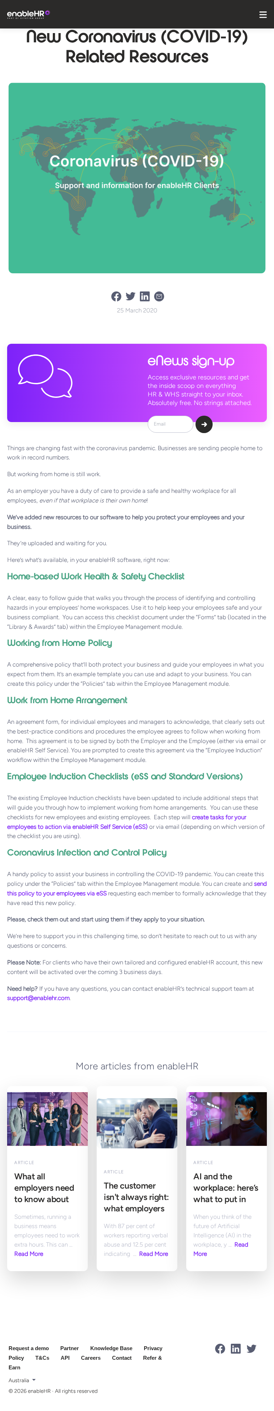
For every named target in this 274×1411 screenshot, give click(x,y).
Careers (91, 1358)
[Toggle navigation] (263, 14)
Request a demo (29, 1348)
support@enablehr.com (38, 997)
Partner (69, 1348)
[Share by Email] (161, 296)
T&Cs (42, 1358)
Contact (122, 1358)
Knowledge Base (111, 1348)
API (65, 1358)
